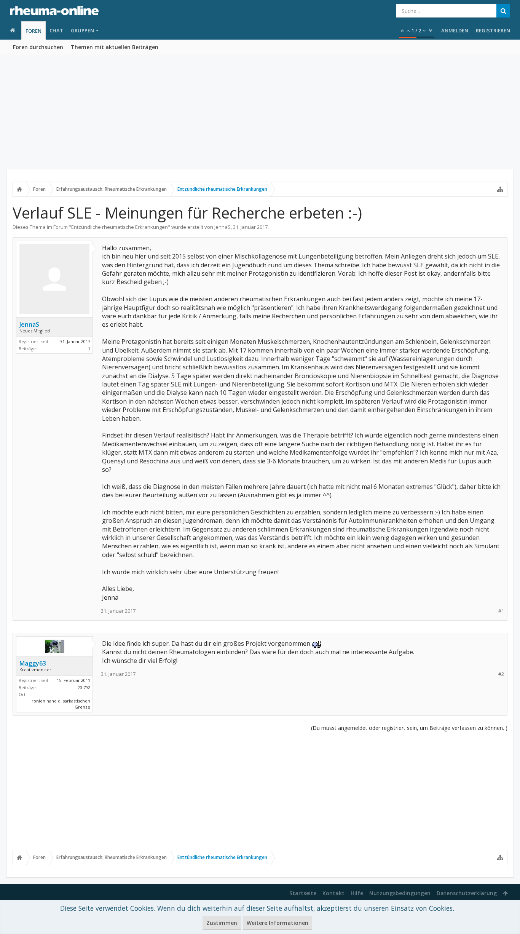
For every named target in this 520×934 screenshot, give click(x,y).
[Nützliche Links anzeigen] (500, 189)
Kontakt (333, 893)
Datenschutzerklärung (467, 893)
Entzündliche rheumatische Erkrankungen (119, 227)
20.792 (84, 687)
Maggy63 (32, 663)
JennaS (222, 227)
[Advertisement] (260, 112)
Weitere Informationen (277, 922)
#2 (501, 674)
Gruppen (82, 30)
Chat (56, 30)
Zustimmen (221, 922)
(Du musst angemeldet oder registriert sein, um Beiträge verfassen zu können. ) (409, 727)
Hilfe (357, 893)
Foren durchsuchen (38, 47)
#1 (501, 611)
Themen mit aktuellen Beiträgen (114, 47)
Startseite (302, 893)
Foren (33, 30)
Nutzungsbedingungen (400, 893)
